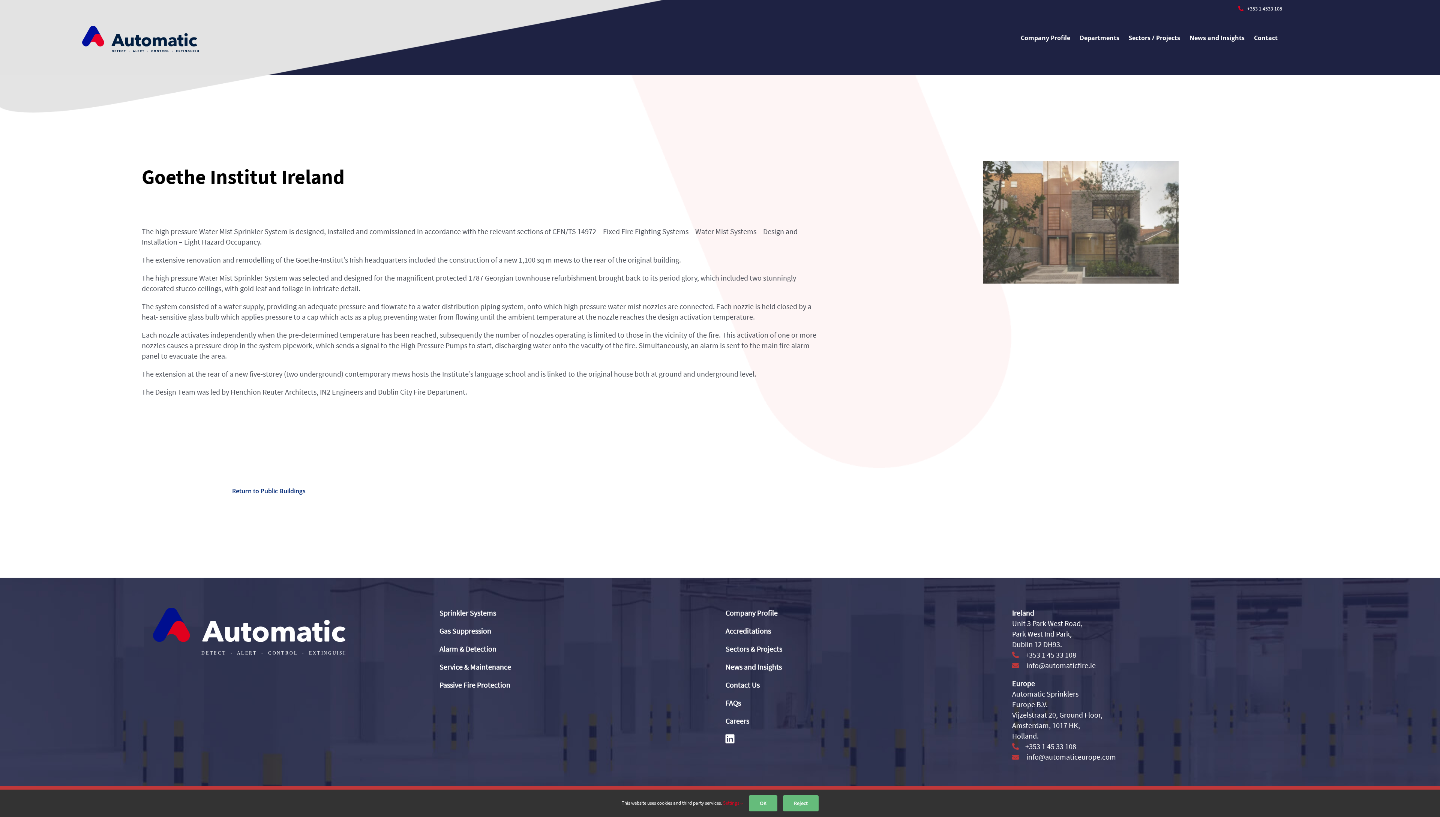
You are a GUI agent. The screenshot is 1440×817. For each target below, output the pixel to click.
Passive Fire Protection (475, 684)
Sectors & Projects (754, 648)
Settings (731, 803)
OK (763, 803)
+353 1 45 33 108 (1050, 654)
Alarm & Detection (468, 648)
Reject (801, 803)
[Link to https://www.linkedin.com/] (730, 738)
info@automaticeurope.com (1070, 756)
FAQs (733, 702)
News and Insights (754, 666)
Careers (737, 720)
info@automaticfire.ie (1060, 665)
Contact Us (743, 684)
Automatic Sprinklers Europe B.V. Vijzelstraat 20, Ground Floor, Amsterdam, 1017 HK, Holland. (1057, 714)
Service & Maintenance (475, 666)
